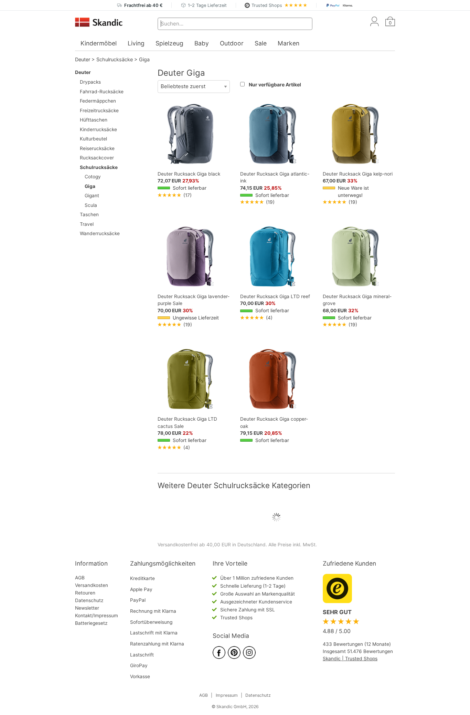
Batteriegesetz (91, 623)
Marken (288, 43)
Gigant (92, 195)
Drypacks (90, 82)
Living (136, 43)
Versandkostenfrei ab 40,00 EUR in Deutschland (212, 544)
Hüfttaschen (93, 120)
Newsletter (87, 608)
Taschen (89, 214)
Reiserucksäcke (97, 148)
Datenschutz (89, 600)
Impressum (227, 695)
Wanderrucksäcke (100, 233)
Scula (91, 205)
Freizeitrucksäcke (99, 110)
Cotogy (93, 176)
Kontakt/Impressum (96, 615)
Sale (261, 43)
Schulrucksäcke (114, 59)
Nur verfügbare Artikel (275, 84)
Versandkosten (91, 585)
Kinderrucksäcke (98, 129)
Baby (201, 43)
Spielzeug (169, 43)
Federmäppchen (98, 101)
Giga (144, 59)
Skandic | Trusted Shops (350, 658)
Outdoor (232, 43)
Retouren (85, 593)
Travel (87, 224)
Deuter (82, 59)
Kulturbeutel (93, 138)
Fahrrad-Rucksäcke (102, 91)
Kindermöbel (99, 43)
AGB (80, 577)
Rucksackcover (97, 157)
